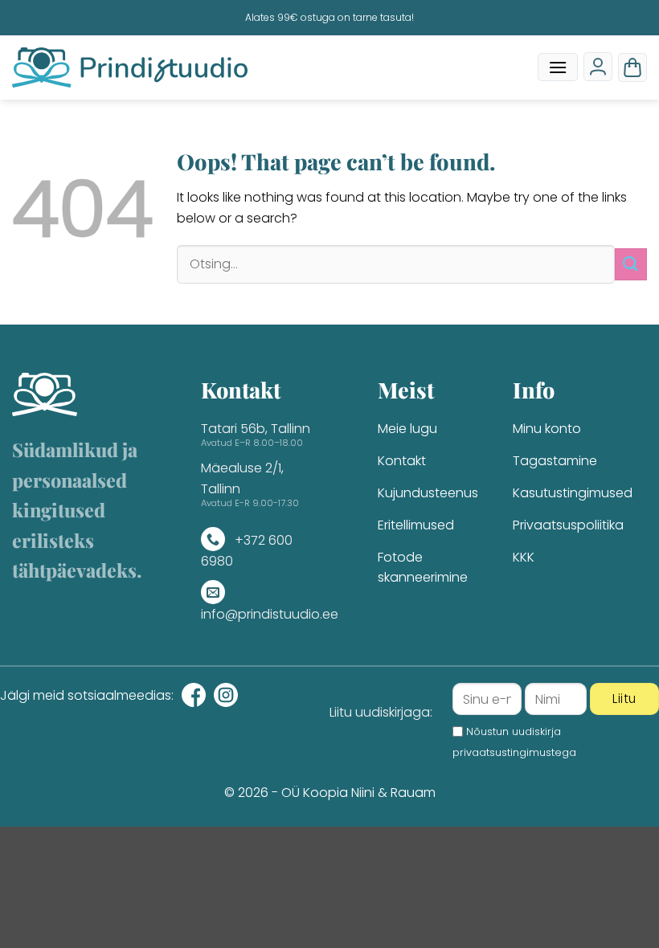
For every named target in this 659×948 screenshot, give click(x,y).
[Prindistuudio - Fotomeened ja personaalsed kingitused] (130, 67)
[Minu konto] (597, 66)
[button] (558, 67)
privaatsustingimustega (514, 752)
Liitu (624, 698)
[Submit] (631, 264)
